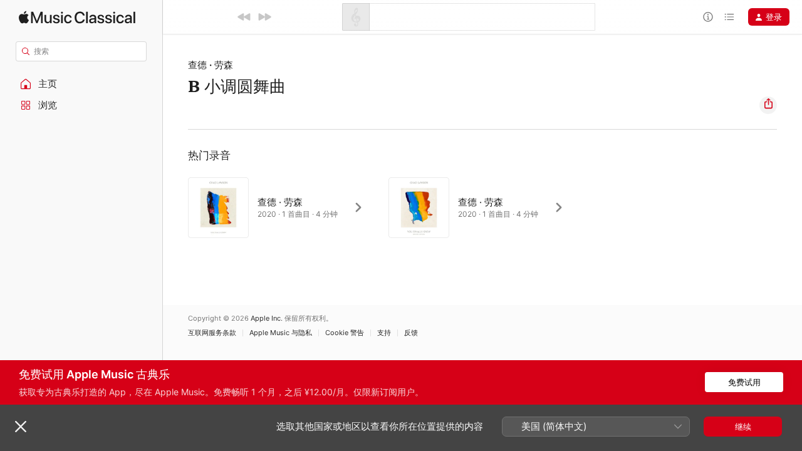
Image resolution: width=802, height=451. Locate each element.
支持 (384, 332)
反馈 (411, 332)
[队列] (729, 17)
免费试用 (744, 382)
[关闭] (20, 426)
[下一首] (264, 17)
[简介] (708, 17)
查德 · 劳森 (210, 65)
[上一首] (244, 17)
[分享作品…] (768, 105)
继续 (743, 427)
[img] (77, 17)
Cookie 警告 (344, 332)
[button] (81, 84)
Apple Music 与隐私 (280, 332)
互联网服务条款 (212, 332)
